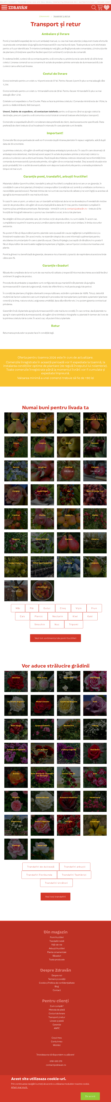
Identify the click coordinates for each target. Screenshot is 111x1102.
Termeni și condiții (56, 978)
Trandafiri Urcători (56, 882)
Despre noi (57, 975)
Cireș (63, 608)
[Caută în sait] (93, 7)
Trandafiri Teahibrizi (74, 874)
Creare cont (104, 2)
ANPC (57, 1028)
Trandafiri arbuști (75, 866)
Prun (94, 608)
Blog (57, 986)
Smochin (40, 624)
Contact (57, 990)
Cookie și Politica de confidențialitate (57, 982)
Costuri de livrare (57, 1013)
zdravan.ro (44, 16)
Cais (22, 616)
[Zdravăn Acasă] (18, 6)
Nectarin (57, 616)
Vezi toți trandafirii (55, 896)
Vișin (79, 608)
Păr (32, 608)
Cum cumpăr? (56, 1005)
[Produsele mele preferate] (106, 7)
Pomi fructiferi (57, 937)
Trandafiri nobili (56, 940)
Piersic (39, 616)
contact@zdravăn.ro (77, 208)
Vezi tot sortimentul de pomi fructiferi (55, 638)
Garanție (57, 1024)
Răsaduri (57, 955)
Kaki (90, 616)
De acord (90, 1096)
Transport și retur (61, 16)
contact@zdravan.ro (65, 2)
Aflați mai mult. (19, 1087)
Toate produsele (57, 959)
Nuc (57, 624)
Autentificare (87, 2)
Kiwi (75, 616)
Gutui (47, 608)
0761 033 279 (33, 2)
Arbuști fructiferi (57, 948)
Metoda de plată (57, 1009)
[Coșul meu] (100, 7)
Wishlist (57, 1044)
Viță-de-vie (56, 944)
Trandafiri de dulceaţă (40, 866)
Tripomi (73, 624)
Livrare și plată (57, 1020)
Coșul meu (57, 1037)
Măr (18, 608)
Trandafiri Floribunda (39, 874)
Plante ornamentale (56, 952)
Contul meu (56, 1041)
